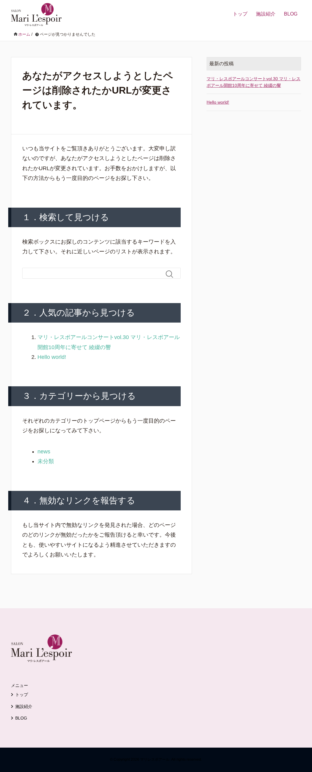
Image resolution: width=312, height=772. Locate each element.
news (43, 452)
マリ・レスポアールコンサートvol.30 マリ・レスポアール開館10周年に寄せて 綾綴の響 (253, 82)
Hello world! (51, 357)
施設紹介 (265, 13)
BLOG (290, 13)
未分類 (45, 461)
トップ (240, 13)
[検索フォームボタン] (172, 274)
